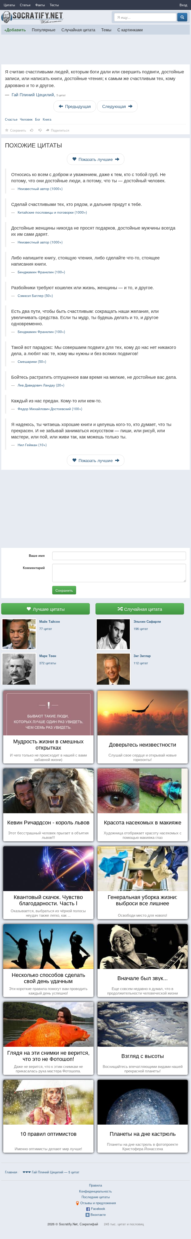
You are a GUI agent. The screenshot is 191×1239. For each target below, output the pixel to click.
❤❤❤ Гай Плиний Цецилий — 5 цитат (51, 1172)
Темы (106, 29)
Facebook (98, 1208)
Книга (47, 119)
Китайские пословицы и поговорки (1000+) (52, 212)
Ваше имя (37, 555)
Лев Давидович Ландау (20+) (41, 384)
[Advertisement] (95, 49)
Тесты (54, 4)
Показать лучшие (95, 159)
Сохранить (64, 590)
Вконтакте (98, 1214)
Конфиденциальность (95, 1191)
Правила (95, 1185)
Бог (37, 119)
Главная (11, 1172)
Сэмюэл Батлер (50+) (35, 295)
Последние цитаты (96, 1196)
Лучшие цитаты (48, 609)
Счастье (11, 119)
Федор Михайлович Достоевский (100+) (50, 408)
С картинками (130, 29)
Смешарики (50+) (32, 361)
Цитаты (9, 4)
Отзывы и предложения (98, 1202)
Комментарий (34, 567)
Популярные (43, 29)
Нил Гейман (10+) (32, 444)
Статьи (25, 4)
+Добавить (15, 30)
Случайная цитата (78, 29)
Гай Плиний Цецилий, (39, 94)
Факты (40, 4)
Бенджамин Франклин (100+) (41, 271)
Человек (26, 119)
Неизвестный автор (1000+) (40, 188)
